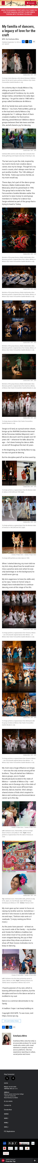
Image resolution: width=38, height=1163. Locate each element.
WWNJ (6, 1122)
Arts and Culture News (11, 1021)
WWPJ (6, 1118)
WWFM (6, 1083)
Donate (31, 3)
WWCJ (6, 1127)
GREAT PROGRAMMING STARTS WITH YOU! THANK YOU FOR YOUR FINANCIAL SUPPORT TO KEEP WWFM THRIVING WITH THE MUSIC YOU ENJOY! (19, 12)
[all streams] (35, 1160)
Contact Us (7, 1105)
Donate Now (8, 1109)
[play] (3, 1160)
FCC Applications (9, 1131)
